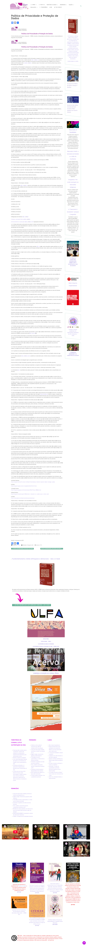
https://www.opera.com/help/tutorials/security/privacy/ (23, 498)
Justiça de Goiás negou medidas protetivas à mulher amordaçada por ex (38, 751)
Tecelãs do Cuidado (22, 886)
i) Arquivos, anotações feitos (17, 219)
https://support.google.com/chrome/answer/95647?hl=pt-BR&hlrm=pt (26, 490)
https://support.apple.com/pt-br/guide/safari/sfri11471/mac (24, 486)
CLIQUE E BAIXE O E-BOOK (73, 61)
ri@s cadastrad (32, 333)
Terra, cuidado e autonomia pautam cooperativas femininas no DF (37, 766)
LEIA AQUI (19, 892)
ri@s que (37, 60)
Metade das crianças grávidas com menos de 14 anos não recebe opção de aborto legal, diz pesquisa (23, 810)
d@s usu (33, 60)
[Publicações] (36, 7)
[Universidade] (66, 5)
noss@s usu (26, 63)
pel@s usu (25, 219)
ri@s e (30, 63)
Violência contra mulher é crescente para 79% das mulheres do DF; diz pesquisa (37, 747)
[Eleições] (73, 5)
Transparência (44, 7)
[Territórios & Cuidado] (57, 5)
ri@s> (27, 216)
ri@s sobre (31, 221)
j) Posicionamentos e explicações (18, 221)
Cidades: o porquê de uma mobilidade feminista (23, 816)
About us (42, 4)
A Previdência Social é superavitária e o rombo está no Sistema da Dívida (37, 759)
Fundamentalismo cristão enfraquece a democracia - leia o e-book (36, 559)
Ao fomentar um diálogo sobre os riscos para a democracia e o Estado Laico (73, 38)
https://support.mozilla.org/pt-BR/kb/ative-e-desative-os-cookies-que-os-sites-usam (30, 494)
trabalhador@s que (44, 394)
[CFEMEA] (36, 5)
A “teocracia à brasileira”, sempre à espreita (73, 212)
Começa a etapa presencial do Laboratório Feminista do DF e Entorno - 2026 (73, 332)
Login (50, 7)
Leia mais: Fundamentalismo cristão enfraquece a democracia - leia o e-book (32, 605)
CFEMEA (33, 4)
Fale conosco (59, 7)
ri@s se (26, 185)
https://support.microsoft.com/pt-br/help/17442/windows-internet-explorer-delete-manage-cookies (33, 482)
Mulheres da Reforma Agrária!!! (19, 757)
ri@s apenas (27, 355)
